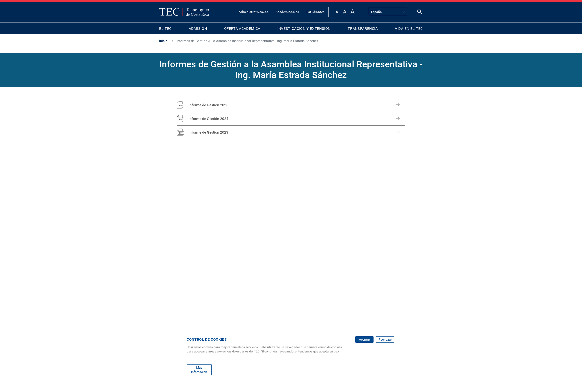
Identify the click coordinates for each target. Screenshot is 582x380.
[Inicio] (184, 12)
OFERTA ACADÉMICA (242, 28)
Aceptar (364, 339)
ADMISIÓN (198, 28)
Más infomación (199, 369)
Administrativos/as (253, 12)
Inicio (163, 41)
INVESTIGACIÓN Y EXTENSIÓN (304, 28)
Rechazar (385, 339)
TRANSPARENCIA (363, 28)
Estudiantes (315, 12)
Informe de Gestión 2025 (208, 105)
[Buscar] (419, 13)
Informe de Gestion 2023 (208, 132)
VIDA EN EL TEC (409, 28)
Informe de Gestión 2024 (208, 119)
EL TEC (165, 28)
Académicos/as (287, 12)
